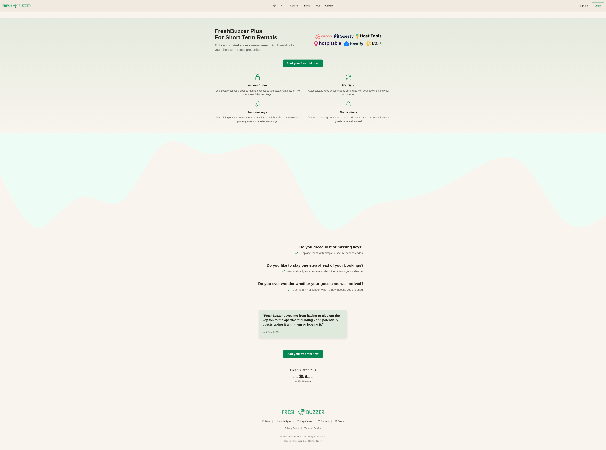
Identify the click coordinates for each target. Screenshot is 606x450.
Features (293, 5)
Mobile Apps (285, 421)
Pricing (306, 5)
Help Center (306, 421)
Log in (597, 5)
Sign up (583, 5)
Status (341, 421)
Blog (267, 421)
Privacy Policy (292, 428)
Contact (329, 5)
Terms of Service (312, 428)
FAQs (317, 5)
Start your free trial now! (303, 63)
